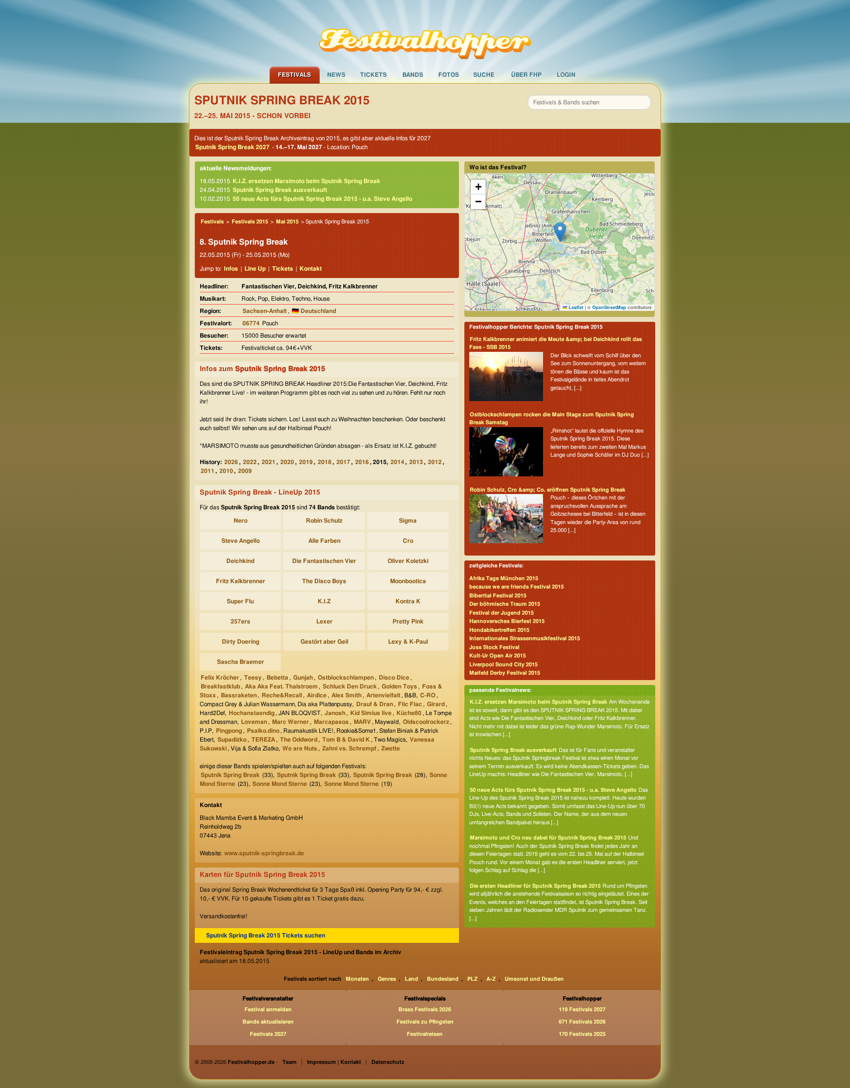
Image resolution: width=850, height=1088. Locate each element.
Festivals (294, 75)
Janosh (335, 713)
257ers (240, 621)
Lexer (324, 621)
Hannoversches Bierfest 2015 (507, 621)
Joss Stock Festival (494, 647)
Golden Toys (399, 686)
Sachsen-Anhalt (265, 311)
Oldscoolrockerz (426, 722)
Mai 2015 (287, 221)
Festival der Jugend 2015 (501, 613)
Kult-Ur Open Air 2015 (497, 655)
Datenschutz (387, 1062)
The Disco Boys (324, 581)
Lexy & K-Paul (408, 642)
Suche (483, 75)
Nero (240, 521)
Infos (231, 269)
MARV (362, 722)
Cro (408, 541)
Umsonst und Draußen (534, 979)
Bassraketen (239, 695)
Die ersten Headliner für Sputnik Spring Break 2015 (535, 886)
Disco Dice (394, 678)
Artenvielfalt (383, 695)
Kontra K (408, 601)
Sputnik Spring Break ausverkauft (280, 190)
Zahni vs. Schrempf (349, 748)
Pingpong (229, 731)
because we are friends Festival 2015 (516, 587)
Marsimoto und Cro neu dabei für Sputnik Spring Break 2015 (548, 837)
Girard (436, 704)
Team (289, 1062)
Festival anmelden (268, 1009)
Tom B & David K (346, 740)
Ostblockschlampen (346, 678)
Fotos (448, 75)
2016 (362, 462)
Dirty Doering (240, 642)
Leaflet (575, 307)
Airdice (317, 695)
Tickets (373, 75)
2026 (231, 462)
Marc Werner (290, 722)
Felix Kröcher (220, 678)
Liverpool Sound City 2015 (503, 664)
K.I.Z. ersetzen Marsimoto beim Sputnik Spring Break (306, 181)
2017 (343, 462)
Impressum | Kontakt (334, 1062)
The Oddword (298, 740)
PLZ (472, 979)
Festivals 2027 (268, 1034)
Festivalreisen (425, 1034)
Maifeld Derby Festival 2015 (504, 673)
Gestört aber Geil (324, 642)
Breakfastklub (220, 686)
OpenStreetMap (609, 307)
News (336, 75)
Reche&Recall (282, 695)
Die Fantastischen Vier (324, 561)
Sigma (408, 521)
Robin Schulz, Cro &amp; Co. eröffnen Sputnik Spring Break (547, 490)
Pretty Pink (408, 621)
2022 (250, 462)
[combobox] (589, 102)
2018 (325, 462)
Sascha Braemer (240, 662)
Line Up (255, 269)
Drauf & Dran (374, 704)
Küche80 (409, 713)
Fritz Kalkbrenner (240, 581)
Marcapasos (331, 722)
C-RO (427, 695)
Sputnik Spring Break (230, 775)
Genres (387, 979)
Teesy (253, 678)
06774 (251, 323)
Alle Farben (324, 541)
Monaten (357, 979)
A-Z (491, 979)
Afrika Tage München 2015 (503, 578)
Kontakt (311, 269)
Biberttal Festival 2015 (497, 595)
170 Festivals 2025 (582, 1034)
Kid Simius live (371, 713)
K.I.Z (324, 601)
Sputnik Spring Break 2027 (232, 147)
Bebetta (277, 678)
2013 (416, 462)
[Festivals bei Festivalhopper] (425, 33)
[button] (560, 232)
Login (566, 75)
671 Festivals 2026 (582, 1022)
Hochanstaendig (251, 713)
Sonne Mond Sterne (279, 784)
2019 (306, 462)
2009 (245, 471)
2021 (268, 462)
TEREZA (263, 740)
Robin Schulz (324, 521)
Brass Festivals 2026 (424, 1009)
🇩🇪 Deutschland (314, 311)
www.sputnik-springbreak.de (264, 853)
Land (411, 979)
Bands (412, 75)
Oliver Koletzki (408, 561)
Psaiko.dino (263, 731)
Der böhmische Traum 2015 (504, 604)
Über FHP (526, 75)
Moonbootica (408, 581)
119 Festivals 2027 (582, 1009)
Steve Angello (240, 541)
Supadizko (231, 740)
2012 (435, 462)
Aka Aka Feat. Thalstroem (281, 686)
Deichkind (240, 561)
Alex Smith (347, 695)
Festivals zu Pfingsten (425, 1022)
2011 (207, 471)
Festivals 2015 (250, 221)
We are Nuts (299, 748)
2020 (287, 462)
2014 (397, 462)
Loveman (254, 722)
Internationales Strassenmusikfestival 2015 (524, 638)
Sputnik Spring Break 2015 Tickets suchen (265, 935)
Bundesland (442, 979)
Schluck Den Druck (350, 686)
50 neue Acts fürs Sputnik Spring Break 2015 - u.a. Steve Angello (322, 199)
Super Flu (240, 601)
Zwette (390, 748)
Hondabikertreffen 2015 (499, 630)
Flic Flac (410, 704)
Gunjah (303, 678)
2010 (226, 471)
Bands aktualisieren (268, 1022)
